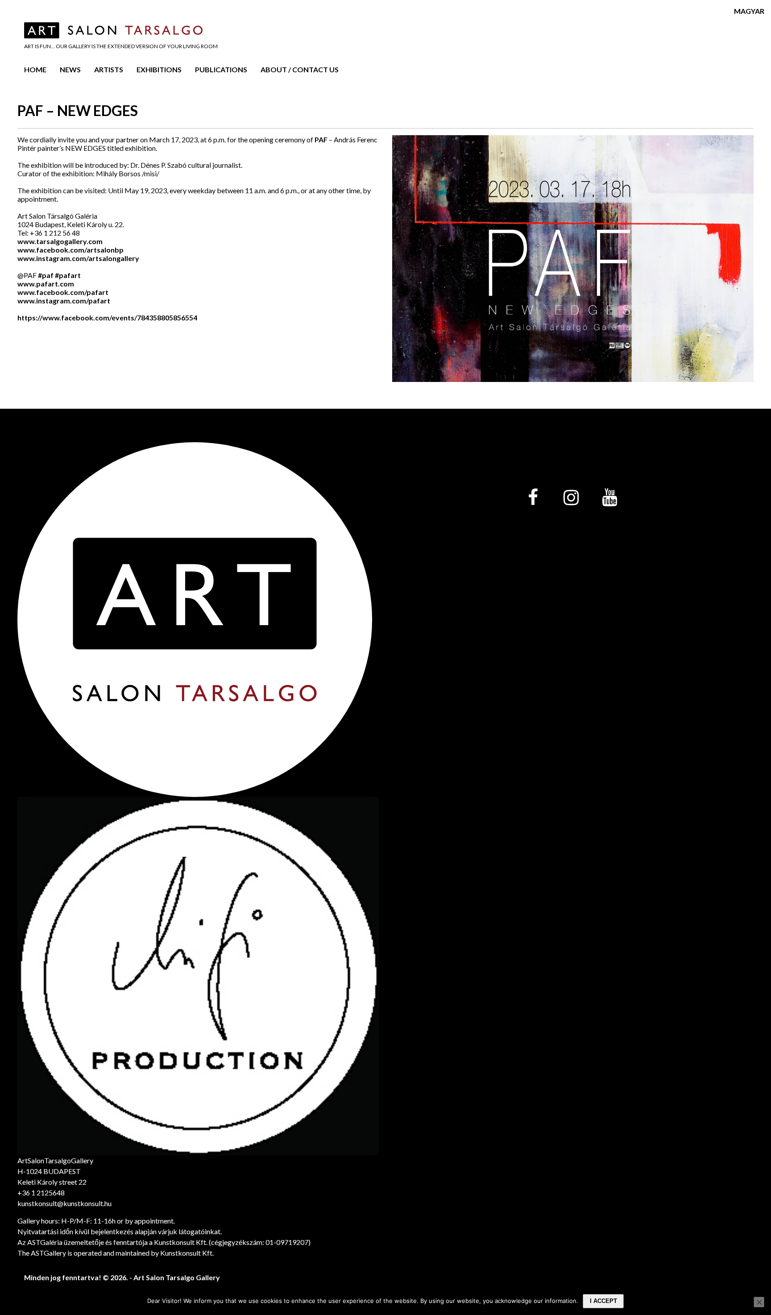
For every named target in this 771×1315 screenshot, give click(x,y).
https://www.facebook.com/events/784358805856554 (107, 317)
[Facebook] (532, 498)
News (70, 69)
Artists (108, 69)
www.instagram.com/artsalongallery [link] (78, 258)
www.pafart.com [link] (45, 283)
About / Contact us (300, 69)
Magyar (749, 11)
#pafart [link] (68, 275)
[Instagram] (571, 498)
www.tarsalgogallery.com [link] (60, 241)
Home (35, 69)
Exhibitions (159, 69)
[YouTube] (609, 498)
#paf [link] (46, 275)
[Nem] (759, 1302)
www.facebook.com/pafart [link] (62, 292)
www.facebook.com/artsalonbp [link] (70, 249)
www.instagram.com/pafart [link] (63, 300)
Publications (221, 69)
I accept (603, 1301)
